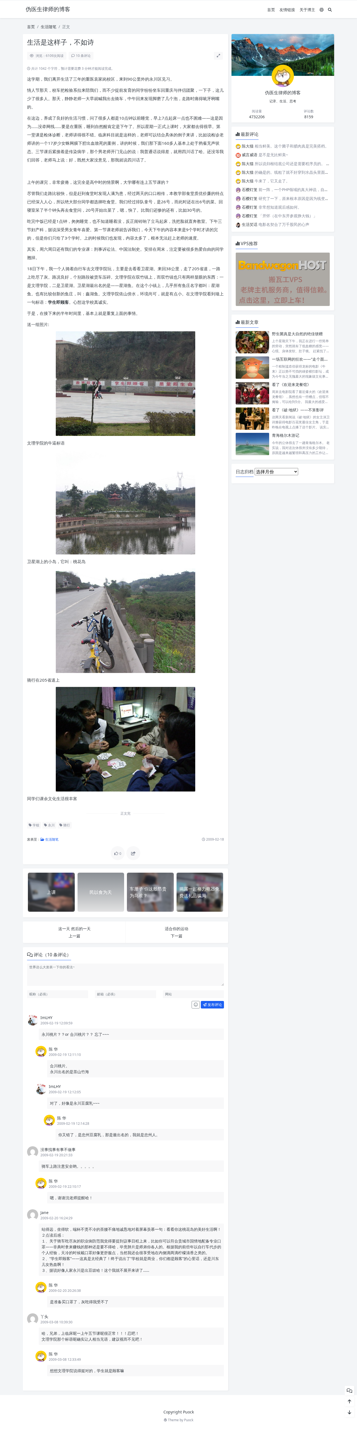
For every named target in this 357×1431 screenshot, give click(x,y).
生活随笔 (48, 26)
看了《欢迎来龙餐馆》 (291, 384)
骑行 (66, 825)
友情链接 (287, 9)
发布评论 (214, 1004)
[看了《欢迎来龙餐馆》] (252, 393)
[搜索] (330, 10)
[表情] (196, 1005)
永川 (51, 825)
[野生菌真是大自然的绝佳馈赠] (252, 342)
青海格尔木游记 (285, 435)
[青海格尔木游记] (252, 444)
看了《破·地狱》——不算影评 (298, 409)
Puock (188, 1420)
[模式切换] (321, 10)
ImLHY (46, 1017)
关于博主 (307, 9)
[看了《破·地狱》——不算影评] (252, 418)
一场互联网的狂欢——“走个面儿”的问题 (306, 359)
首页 (271, 9)
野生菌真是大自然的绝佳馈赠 (297, 333)
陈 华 (53, 1049)
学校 (35, 825)
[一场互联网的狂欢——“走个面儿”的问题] (252, 367)
